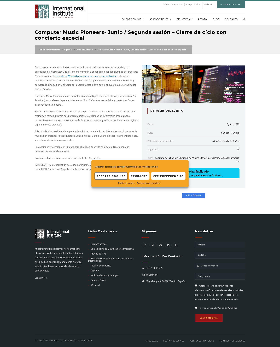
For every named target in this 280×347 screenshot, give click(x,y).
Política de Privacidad (227, 308)
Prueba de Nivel (231, 4)
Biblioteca (183, 19)
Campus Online (193, 4)
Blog (216, 19)
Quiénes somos (131, 19)
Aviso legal (151, 341)
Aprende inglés (159, 19)
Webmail (208, 4)
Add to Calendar (193, 195)
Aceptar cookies (111, 175)
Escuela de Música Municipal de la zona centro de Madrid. (86, 76)
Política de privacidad (201, 341)
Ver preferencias (168, 175)
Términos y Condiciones (232, 341)
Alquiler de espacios (172, 4)
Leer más (40, 278)
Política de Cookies (173, 341)
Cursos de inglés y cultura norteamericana (112, 249)
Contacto (231, 19)
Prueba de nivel (98, 253)
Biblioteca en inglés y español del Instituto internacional (110, 259)
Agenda (202, 19)
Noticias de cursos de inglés (105, 275)
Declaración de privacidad (148, 183)
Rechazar (139, 175)
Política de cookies (126, 183)
